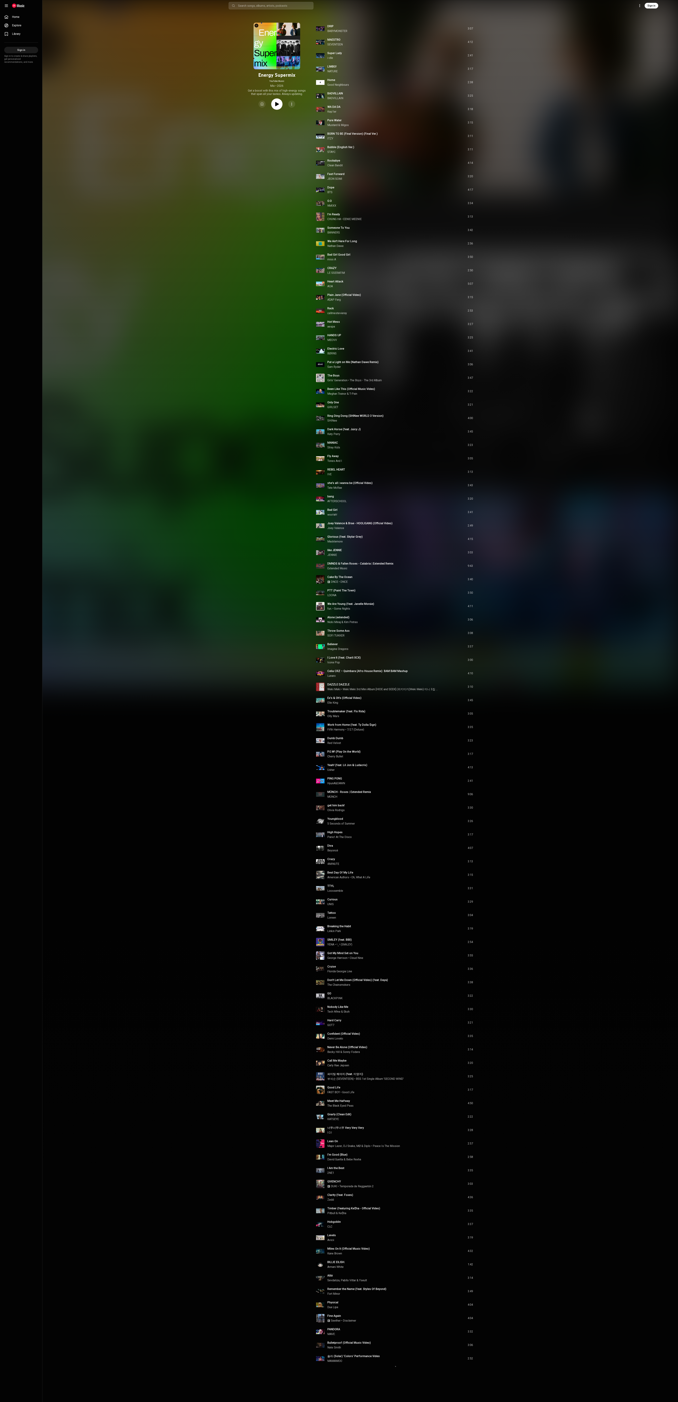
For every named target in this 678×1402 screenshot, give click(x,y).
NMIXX (331, 205)
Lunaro (331, 675)
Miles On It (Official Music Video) (348, 1248)
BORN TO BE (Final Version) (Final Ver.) (352, 133)
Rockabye (333, 160)
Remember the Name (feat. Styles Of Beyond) (356, 1289)
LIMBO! (332, 66)
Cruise (331, 966)
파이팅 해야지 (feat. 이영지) (345, 1074)
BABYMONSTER (337, 31)
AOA (330, 286)
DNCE (334, 581)
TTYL (330, 886)
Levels (331, 1235)
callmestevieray (337, 313)
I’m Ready (333, 214)
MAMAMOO (334, 1361)
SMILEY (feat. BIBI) (339, 939)
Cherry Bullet (335, 756)
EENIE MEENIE (352, 219)
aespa (331, 326)
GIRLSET (332, 407)
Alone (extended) (338, 617)
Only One (333, 402)
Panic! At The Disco (339, 837)
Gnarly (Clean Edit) (339, 1114)
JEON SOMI (334, 178)
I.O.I (329, 1132)
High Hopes (335, 832)
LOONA (331, 595)
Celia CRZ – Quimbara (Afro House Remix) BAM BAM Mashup (367, 671)
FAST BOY (333, 1092)
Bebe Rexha (353, 1159)
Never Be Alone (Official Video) (347, 1047)
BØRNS (332, 353)
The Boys (333, 375)
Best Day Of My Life (340, 872)
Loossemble (335, 890)
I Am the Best (335, 1168)
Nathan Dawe (335, 246)
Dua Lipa (332, 1307)
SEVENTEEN (335, 44)
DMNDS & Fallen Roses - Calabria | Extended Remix (360, 563)
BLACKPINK (335, 998)
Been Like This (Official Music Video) (351, 389)
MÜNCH (332, 796)
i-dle (330, 58)
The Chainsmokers (338, 984)
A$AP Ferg (334, 299)
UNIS (330, 904)
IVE (329, 474)
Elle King (332, 702)
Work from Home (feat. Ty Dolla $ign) (351, 724)
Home (331, 80)
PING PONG (334, 778)
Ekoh (347, 1011)
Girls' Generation (337, 380)
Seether (336, 1320)
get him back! (336, 805)
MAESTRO (333, 39)
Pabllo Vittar (348, 1280)
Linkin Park (334, 931)
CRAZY (332, 268)
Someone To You (338, 227)
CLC (329, 1226)
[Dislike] (450, 28)
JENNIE (332, 555)
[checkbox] (470, 29)
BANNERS (333, 232)
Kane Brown (334, 1253)
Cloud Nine (356, 958)
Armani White (335, 1267)
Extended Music (337, 568)
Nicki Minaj (334, 622)
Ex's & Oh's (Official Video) (344, 698)
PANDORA (333, 1329)
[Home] (18, 6)
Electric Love (335, 348)
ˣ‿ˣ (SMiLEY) (344, 944)
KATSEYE (333, 1119)
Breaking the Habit (339, 926)
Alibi (330, 1275)
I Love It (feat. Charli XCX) (344, 657)
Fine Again (334, 1316)
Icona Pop (333, 662)
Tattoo (331, 913)
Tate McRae (334, 487)
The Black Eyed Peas (340, 1105)
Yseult (363, 1280)
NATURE (332, 71)
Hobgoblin (334, 1221)
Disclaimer (349, 1320)
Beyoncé (332, 850)
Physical (332, 1302)
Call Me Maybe (336, 1060)
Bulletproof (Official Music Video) (349, 1342)
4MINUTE (333, 864)
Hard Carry (334, 1020)
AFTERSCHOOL (337, 501)
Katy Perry (333, 434)
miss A (331, 259)
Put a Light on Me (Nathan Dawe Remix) (353, 362)
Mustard (332, 125)
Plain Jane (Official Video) (344, 295)
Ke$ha (342, 1213)
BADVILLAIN (335, 93)
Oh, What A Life (360, 877)
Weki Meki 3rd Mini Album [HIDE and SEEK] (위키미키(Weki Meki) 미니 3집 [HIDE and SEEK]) (390, 689)
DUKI (334, 1186)
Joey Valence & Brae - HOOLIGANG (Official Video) (359, 523)
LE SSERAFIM (336, 272)
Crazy (331, 859)
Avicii (330, 1240)
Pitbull (331, 1213)
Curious (332, 899)
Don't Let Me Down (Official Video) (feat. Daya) (357, 980)
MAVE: (331, 1334)
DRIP (330, 26)
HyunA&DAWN (336, 783)
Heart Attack (335, 281)
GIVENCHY (334, 1181)
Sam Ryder (334, 367)
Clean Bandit (335, 165)
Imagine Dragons (337, 649)
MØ (358, 1146)
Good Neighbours (338, 84)
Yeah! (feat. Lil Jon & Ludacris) (347, 765)
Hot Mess (333, 321)
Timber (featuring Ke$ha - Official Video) (353, 1208)
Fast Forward (335, 174)
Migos (345, 125)
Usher (331, 770)
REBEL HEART (336, 469)
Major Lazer (334, 1146)
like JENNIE (334, 550)
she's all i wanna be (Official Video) (350, 483)
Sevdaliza (333, 1280)
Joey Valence (335, 528)
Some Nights (342, 608)
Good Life (333, 1087)
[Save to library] (262, 104)
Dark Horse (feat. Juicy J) (344, 429)
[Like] (444, 28)
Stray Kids (333, 447)
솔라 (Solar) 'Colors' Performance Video (353, 1356)
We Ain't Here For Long (342, 241)
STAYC (331, 152)
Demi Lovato (335, 1038)
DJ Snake (349, 1146)
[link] (21, 17)
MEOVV (332, 340)
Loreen (331, 917)
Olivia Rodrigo (336, 810)
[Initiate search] (233, 5)
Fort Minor (333, 1293)
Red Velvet (334, 743)
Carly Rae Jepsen (338, 1065)
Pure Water (334, 120)
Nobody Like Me (337, 1007)
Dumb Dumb (335, 738)
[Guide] (6, 6)
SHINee (332, 420)
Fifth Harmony (336, 729)
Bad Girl (332, 510)
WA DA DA (333, 107)
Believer (332, 644)
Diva (330, 845)
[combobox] (275, 5)
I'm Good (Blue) (337, 1154)
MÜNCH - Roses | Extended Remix (349, 792)
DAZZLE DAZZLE (338, 684)
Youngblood (335, 818)
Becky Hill (333, 1052)
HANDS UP (334, 335)
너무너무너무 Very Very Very (345, 1127)
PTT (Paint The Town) (341, 590)
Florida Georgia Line (339, 971)
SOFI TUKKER (335, 635)
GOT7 (330, 1025)
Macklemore (335, 541)
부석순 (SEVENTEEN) (340, 1078)
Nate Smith (334, 1347)
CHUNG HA (334, 219)
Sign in (651, 5)
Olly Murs (333, 716)
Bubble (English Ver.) (340, 147)
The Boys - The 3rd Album (366, 380)
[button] (262, 104)
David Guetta (335, 1159)
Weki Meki (333, 689)
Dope (330, 187)
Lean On (332, 1141)
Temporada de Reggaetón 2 (357, 1186)
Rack (330, 308)
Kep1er (331, 111)
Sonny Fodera (351, 1052)
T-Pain (353, 393)
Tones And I (334, 461)
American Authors (338, 877)
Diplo (367, 1146)
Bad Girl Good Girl (338, 254)
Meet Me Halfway (338, 1101)
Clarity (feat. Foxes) (340, 1195)
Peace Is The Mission (386, 1146)
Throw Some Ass (338, 630)
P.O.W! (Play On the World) (344, 751)
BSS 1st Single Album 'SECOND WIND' (380, 1078)
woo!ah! (332, 514)
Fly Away (333, 456)
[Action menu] (292, 104)
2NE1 (330, 1173)
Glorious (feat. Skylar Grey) (345, 536)
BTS (329, 192)
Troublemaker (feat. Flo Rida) (346, 711)
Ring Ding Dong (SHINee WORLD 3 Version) (355, 415)
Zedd (330, 1199)
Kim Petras (351, 622)
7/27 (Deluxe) (355, 729)
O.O (329, 201)
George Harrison (337, 958)
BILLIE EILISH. (336, 1262)
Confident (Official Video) (343, 1033)
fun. (329, 608)
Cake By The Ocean (339, 577)
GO (329, 993)
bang (330, 496)
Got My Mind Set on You (342, 953)
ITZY (330, 138)
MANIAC (332, 442)
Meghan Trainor (336, 393)
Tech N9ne (333, 1011)
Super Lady (334, 53)
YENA (330, 944)
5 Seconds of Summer (341, 823)
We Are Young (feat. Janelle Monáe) (350, 604)
